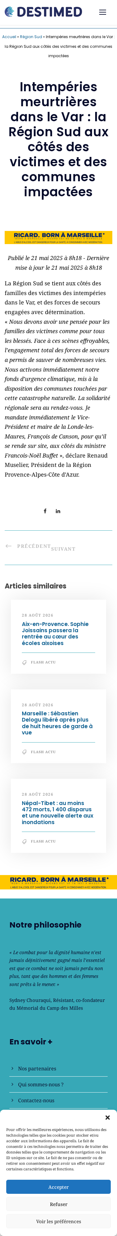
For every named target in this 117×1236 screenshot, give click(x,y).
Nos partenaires (37, 1068)
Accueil (9, 36)
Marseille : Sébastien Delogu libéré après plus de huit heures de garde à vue (57, 723)
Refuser (58, 1204)
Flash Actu (43, 662)
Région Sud (31, 36)
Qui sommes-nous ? (41, 1084)
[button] (108, 1117)
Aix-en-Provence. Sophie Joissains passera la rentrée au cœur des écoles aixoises (55, 633)
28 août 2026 (37, 615)
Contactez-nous (36, 1100)
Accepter (58, 1187)
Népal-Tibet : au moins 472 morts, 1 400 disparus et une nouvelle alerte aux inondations (57, 812)
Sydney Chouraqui (30, 1000)
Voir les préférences (58, 1221)
